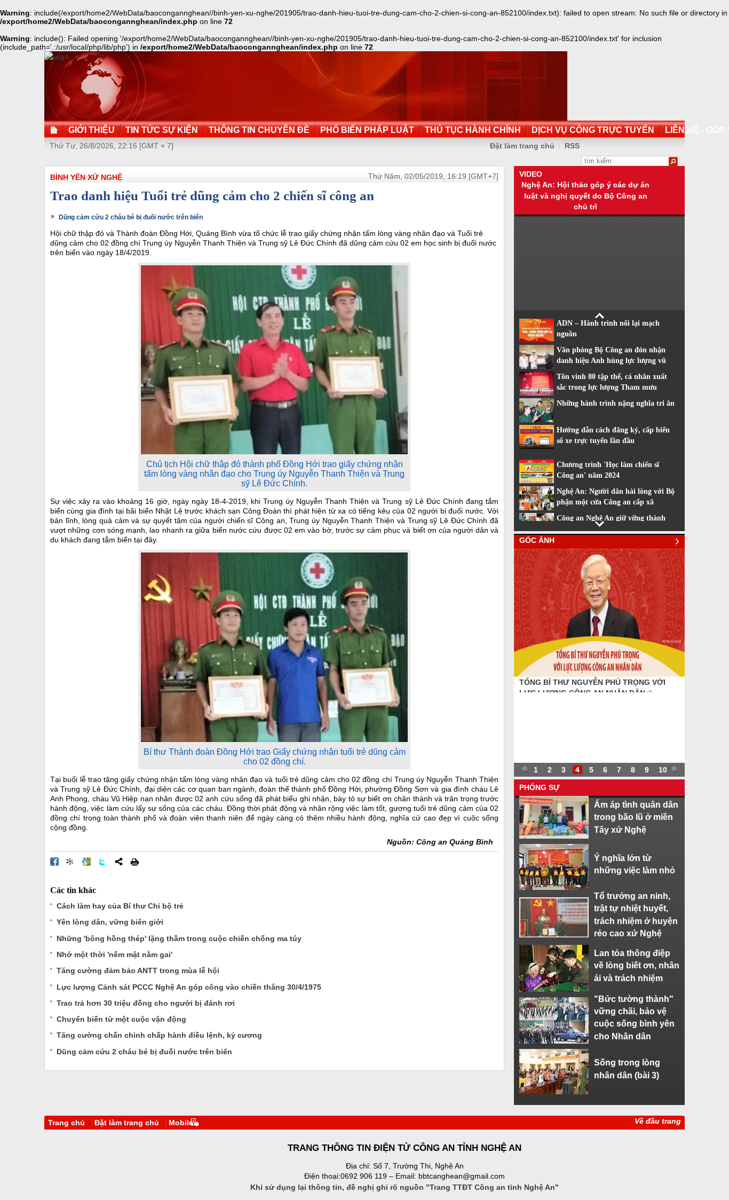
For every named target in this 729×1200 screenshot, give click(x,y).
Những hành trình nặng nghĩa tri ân (616, 403)
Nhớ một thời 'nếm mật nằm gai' (114, 954)
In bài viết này (134, 861)
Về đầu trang (658, 1121)
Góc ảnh (536, 540)
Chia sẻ (118, 861)
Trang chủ (66, 1122)
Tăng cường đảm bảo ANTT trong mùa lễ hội (138, 970)
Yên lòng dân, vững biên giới (110, 922)
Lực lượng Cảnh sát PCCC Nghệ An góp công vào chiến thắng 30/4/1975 (189, 987)
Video (530, 174)
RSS (572, 145)
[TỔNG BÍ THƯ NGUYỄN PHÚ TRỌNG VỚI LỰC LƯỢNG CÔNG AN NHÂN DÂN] (599, 674)
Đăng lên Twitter (102, 861)
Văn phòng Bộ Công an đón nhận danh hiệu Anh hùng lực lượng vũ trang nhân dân (611, 361)
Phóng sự (539, 787)
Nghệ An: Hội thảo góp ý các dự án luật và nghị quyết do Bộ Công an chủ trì (585, 195)
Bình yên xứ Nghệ (86, 177)
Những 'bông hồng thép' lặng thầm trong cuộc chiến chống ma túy (179, 938)
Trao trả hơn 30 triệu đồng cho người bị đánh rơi (146, 1003)
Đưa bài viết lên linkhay (70, 861)
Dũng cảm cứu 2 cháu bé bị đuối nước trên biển (131, 217)
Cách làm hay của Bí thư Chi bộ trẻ (120, 906)
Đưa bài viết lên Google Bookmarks (86, 861)
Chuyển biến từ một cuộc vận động (121, 1019)
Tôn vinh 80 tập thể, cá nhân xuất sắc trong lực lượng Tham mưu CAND (612, 387)
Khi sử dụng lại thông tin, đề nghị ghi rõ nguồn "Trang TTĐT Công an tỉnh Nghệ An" (404, 1187)
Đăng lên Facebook (54, 861)
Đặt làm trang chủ (522, 145)
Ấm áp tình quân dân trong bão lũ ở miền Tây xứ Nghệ (636, 817)
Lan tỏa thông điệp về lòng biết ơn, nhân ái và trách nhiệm (636, 965)
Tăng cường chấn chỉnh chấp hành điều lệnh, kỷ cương (159, 1035)
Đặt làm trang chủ (126, 1122)
